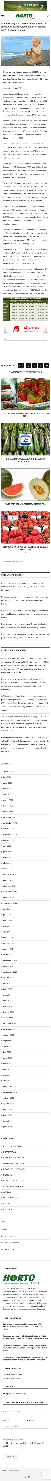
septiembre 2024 (10, 903)
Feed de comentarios (10, 1243)
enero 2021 (8, 1086)
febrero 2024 (8, 943)
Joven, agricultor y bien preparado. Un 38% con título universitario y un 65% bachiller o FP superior (25, 706)
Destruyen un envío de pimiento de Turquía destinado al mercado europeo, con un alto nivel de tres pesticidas (25, 1358)
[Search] (48, 17)
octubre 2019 (8, 1098)
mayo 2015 (8, 1121)
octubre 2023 (8, 966)
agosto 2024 (8, 909)
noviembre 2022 (10, 1029)
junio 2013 (7, 1127)
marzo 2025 (8, 869)
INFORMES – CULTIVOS (13, 1163)
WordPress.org (7, 1249)
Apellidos (30, 1420)
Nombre (5, 1420)
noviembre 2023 (10, 960)
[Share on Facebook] (28, 365)
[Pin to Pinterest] (40, 365)
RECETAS (7, 1209)
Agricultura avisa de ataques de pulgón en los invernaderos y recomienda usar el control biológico (24, 747)
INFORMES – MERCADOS (14, 1169)
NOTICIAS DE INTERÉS (13, 1181)
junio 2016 (7, 1115)
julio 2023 (7, 983)
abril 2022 (7, 1069)
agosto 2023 (8, 978)
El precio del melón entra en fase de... (25, 504)
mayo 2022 (8, 1064)
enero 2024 (8, 949)
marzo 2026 (8, 800)
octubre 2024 (8, 897)
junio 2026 (7, 783)
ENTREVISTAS (9, 1152)
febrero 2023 (8, 1012)
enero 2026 (8, 812)
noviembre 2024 (10, 892)
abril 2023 (7, 1001)
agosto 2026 (8, 771)
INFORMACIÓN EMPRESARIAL (16, 1158)
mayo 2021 (8, 1075)
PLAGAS (6, 1204)
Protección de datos (13, 1440)
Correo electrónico (12, 1426)
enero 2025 (8, 880)
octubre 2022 (8, 1035)
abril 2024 (7, 932)
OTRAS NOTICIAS (11, 1198)
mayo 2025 (8, 857)
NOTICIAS (7, 1175)
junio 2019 (7, 1109)
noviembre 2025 (10, 823)
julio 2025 (7, 846)
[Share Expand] (46, 365)
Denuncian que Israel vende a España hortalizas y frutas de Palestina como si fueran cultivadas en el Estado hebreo (24, 600)
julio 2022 (7, 1052)
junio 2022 (7, 1058)
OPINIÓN (7, 1192)
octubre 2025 (8, 829)
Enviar (10, 1456)
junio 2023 (7, 989)
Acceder (4, 1229)
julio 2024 (7, 915)
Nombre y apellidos (12, 1411)
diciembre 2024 (9, 886)
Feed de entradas (8, 1236)
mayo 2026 (8, 789)
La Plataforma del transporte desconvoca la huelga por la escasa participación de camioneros (23, 685)
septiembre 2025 (10, 834)
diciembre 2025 (9, 817)
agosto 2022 (8, 1046)
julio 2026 (7, 777)
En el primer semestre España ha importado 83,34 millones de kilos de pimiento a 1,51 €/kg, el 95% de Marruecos (22, 586)
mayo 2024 (8, 926)
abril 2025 (7, 863)
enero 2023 (8, 1018)
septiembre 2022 (10, 1041)
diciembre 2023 (9, 955)
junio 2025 (7, 852)
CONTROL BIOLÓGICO (13, 1146)
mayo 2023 (8, 995)
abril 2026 (7, 794)
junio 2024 (7, 920)
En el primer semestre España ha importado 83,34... (25, 414)
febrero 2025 (8, 874)
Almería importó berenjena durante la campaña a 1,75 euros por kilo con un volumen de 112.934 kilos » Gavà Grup (24, 720)
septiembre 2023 (10, 972)
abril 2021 (7, 1081)
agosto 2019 (8, 1104)
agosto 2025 (8, 840)
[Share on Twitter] (34, 365)
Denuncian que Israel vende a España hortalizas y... (25, 460)
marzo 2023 (8, 1006)
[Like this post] (22, 365)
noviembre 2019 (10, 1092)
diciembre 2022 (9, 1023)
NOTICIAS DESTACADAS (13, 1186)
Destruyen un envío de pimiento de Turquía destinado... (25, 548)
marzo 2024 (8, 938)
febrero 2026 (8, 806)
